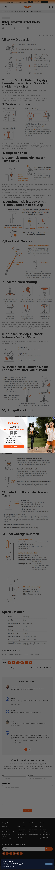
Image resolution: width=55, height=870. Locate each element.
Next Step (14, 446)
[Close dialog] (53, 419)
